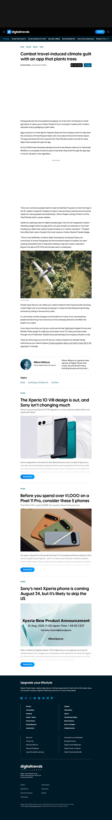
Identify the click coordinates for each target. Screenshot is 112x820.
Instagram (26, 698)
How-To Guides (69, 725)
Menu (3, 31)
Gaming (29, 714)
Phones (28, 706)
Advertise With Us (32, 745)
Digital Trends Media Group (33, 806)
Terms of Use (24, 797)
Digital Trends (14, 34)
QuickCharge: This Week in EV (38, 382)
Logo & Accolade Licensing (35, 752)
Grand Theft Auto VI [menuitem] (19, 39)
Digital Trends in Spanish (72, 748)
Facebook (21, 698)
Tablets (66, 706)
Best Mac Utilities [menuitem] (54, 39)
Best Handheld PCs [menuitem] (68, 39)
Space (66, 714)
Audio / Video (31, 717)
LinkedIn (48, 698)
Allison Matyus (26, 65)
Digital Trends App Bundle (72, 752)
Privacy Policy (45, 784)
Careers (22, 784)
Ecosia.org (53, 343)
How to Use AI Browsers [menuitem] (86, 39)
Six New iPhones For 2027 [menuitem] (37, 39)
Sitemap (44, 793)
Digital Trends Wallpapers (72, 745)
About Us (29, 737)
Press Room (45, 788)
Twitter (30, 698)
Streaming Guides (70, 717)
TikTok (39, 698)
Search (108, 31)
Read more (27, 477)
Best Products (69, 721)
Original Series (69, 728)
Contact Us (30, 741)
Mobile (22, 382)
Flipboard (52, 698)
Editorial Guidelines (32, 748)
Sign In (100, 32)
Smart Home (30, 721)
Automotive (30, 728)
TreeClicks (69, 328)
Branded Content (70, 741)
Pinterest (43, 698)
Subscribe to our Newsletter (73, 737)
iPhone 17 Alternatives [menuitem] (104, 39)
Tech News (55, 382)
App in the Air (26, 132)
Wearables (68, 710)
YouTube (35, 698)
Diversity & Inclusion (26, 793)
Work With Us (24, 788)
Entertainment (31, 725)
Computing (30, 710)
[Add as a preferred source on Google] (77, 65)
